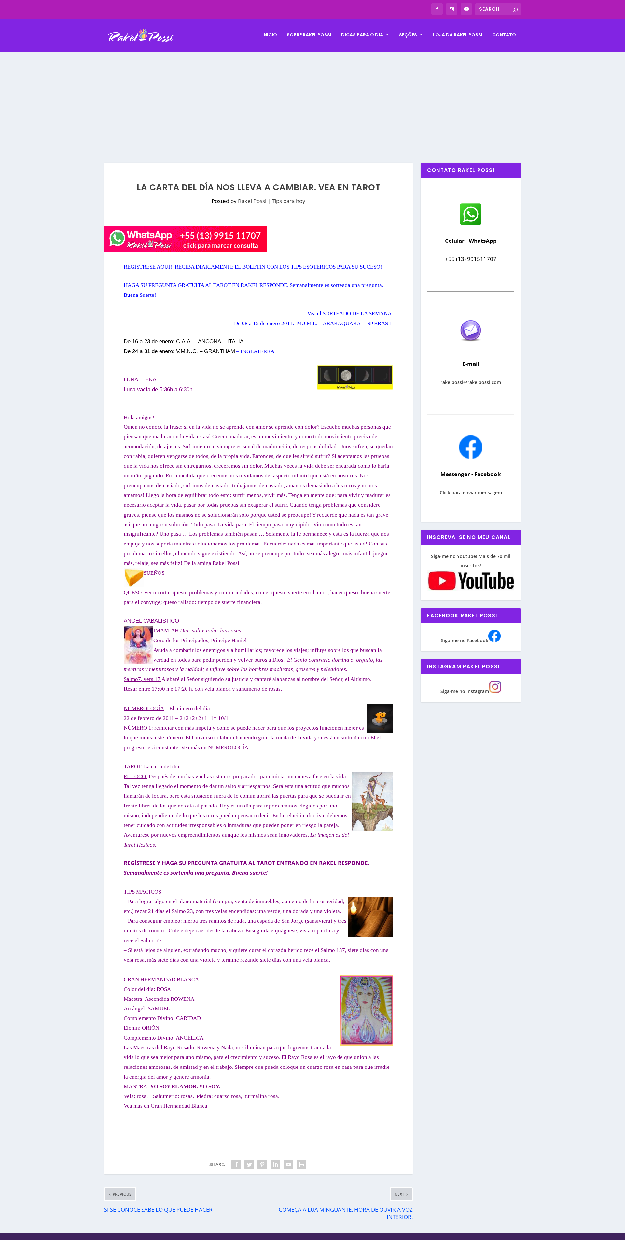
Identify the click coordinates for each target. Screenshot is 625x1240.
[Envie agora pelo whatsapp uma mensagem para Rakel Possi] (470, 224)
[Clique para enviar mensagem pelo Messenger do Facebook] (470, 457)
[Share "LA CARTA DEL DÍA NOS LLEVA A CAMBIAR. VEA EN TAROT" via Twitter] (249, 1164)
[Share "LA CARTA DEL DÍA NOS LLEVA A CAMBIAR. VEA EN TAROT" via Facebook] (236, 1164)
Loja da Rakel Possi (457, 35)
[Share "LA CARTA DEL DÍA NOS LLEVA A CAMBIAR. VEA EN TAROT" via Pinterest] (262, 1164)
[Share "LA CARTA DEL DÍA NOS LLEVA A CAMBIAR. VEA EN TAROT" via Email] (288, 1164)
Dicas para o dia (362, 35)
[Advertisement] (312, 100)
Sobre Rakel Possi (309, 35)
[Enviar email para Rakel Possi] (471, 347)
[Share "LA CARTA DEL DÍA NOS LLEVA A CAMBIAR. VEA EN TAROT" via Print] (301, 1164)
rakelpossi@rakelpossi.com (470, 382)
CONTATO (504, 35)
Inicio (269, 35)
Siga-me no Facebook (464, 640)
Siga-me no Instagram (464, 691)
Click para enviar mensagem (471, 492)
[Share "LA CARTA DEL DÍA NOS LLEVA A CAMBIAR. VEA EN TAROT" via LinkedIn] (275, 1164)
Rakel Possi (252, 201)
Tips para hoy (288, 201)
